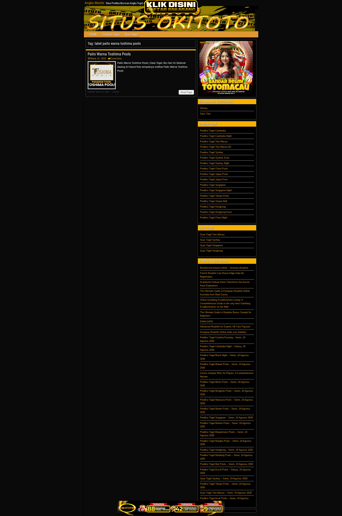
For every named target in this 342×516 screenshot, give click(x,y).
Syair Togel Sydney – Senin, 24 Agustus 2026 (223, 478)
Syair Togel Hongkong (211, 250)
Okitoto (204, 108)
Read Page (186, 92)
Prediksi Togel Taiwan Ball (213, 201)
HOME (93, 34)
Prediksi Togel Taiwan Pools (214, 196)
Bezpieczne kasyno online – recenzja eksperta (224, 267)
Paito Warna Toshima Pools (109, 54)
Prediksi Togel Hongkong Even (216, 212)
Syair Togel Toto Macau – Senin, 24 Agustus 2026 (226, 492)
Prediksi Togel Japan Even (214, 179)
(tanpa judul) (206, 321)
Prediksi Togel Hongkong (213, 206)
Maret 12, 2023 (98, 58)
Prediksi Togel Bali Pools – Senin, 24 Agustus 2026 (226, 464)
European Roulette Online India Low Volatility (223, 332)
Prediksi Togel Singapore (213, 185)
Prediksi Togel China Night (213, 217)
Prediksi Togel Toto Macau (213, 141)
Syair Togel (131, 34)
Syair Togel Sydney (210, 239)
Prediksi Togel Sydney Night (214, 163)
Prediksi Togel (111, 34)
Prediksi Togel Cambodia (213, 130)
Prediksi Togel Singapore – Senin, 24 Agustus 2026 (226, 417)
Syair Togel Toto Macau (212, 234)
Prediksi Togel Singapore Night (216, 190)
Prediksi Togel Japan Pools (214, 174)
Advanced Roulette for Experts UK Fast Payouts (225, 326)
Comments (116, 58)
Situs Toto (205, 113)
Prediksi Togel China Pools (214, 168)
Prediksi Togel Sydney (211, 152)
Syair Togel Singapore (211, 245)
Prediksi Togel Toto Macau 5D (215, 147)
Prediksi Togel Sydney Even (214, 157)
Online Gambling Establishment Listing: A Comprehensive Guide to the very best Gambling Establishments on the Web (225, 303)
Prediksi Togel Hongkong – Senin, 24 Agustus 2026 (226, 449)
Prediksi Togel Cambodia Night (216, 136)
